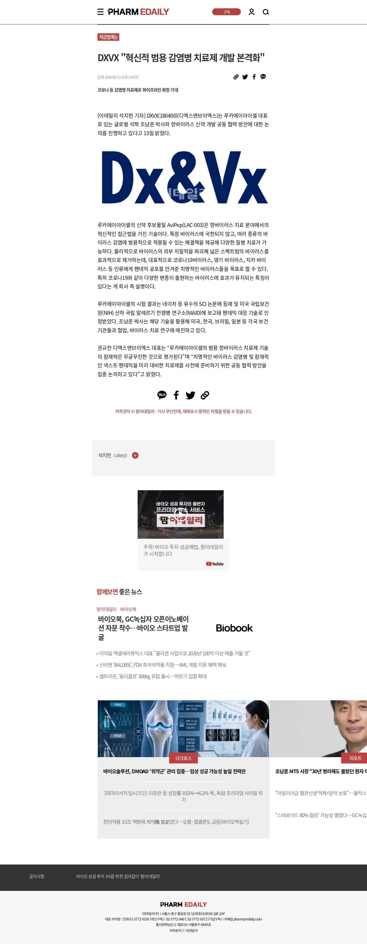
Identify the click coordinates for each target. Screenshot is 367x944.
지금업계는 (108, 37)
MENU (100, 12)
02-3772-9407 (176, 919)
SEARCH (266, 12)
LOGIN (251, 11)
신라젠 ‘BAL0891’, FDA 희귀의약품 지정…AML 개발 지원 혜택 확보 (162, 664)
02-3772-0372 (197, 919)
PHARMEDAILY (131, 12)
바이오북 (128, 609)
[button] (264, 726)
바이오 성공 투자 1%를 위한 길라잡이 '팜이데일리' (118, 876)
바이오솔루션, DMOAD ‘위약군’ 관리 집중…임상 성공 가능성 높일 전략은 (174, 771)
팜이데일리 (106, 609)
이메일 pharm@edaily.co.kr (243, 919)
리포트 (356, 758)
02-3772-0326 (139, 919)
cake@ (120, 455)
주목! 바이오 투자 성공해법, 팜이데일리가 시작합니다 (183, 550)
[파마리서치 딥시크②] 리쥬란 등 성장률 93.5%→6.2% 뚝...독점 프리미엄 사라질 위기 (183, 796)
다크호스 (183, 758)
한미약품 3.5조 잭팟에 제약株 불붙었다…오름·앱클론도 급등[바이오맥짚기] (176, 822)
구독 (226, 12)
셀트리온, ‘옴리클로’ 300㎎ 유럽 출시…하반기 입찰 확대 (152, 676)
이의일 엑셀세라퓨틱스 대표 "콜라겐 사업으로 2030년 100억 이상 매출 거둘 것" (174, 653)
